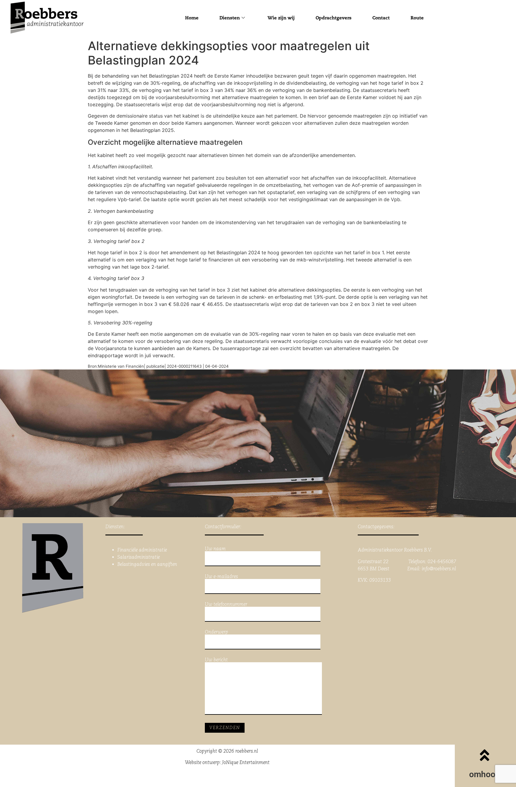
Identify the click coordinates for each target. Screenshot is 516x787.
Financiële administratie (142, 550)
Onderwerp (216, 632)
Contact (381, 18)
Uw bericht (216, 660)
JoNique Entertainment (246, 762)
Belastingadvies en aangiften (147, 564)
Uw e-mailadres (221, 576)
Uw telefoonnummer (226, 604)
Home (192, 18)
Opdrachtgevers (333, 18)
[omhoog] (484, 755)
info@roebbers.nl (439, 569)
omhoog (484, 774)
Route (417, 18)
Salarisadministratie (138, 557)
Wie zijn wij (281, 18)
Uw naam (215, 549)
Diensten (229, 18)
